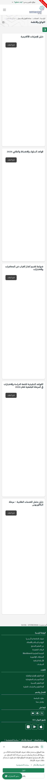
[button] (12, 776)
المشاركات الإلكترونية (37, 657)
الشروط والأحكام (26, 740)
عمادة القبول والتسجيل (24, 18)
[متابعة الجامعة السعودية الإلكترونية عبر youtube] (33, 713)
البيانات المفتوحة (38, 649)
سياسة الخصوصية (12, 740)
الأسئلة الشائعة (38, 660)
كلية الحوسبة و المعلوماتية (35, 679)
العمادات (36, 18)
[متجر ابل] (41, 727)
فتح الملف (11, 45)
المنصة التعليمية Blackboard (33, 653)
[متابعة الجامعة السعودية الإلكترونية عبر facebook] (37, 713)
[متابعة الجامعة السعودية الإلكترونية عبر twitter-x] (42, 713)
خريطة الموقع (39, 740)
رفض (23, 776)
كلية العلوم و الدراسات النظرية (33, 686)
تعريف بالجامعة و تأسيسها (35, 638)
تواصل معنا (40, 702)
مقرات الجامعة (39, 698)
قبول (23, 770)
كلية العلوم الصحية (37, 683)
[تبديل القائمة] (4, 10)
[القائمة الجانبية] (44, 29)
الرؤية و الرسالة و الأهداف (35, 642)
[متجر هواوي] (28, 727)
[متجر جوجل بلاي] (34, 727)
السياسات (40, 664)
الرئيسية (42, 18)
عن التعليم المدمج (37, 646)
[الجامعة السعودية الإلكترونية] (36, 9)
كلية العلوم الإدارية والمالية (35, 675)
